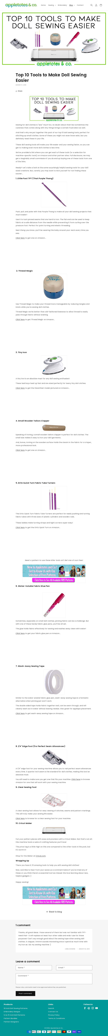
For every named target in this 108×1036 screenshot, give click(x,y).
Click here (20, 238)
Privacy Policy (53, 1015)
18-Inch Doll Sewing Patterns (16, 1008)
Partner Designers (11, 1022)
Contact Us (53, 1011)
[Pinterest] (89, 1008)
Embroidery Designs (12, 1011)
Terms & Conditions (56, 1018)
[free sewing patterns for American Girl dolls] (54, 573)
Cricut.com (41, 856)
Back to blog (55, 911)
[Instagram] (92, 1008)
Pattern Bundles (10, 1018)
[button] (52, 5)
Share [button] (20, 91)
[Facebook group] (85, 1008)
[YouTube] (96, 1008)
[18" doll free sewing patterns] (54, 895)
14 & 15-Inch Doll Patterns (14, 1015)
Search (51, 1008)
